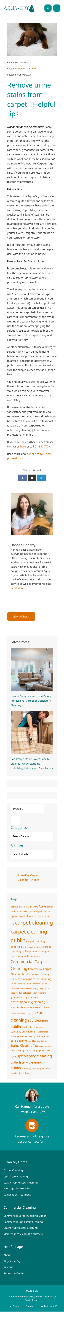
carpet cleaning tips (41, 951)
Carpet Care (36, 906)
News (33, 68)
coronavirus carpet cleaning (34, 979)
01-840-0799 (38, 1112)
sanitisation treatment (24, 1031)
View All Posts (21, 616)
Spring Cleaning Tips (24, 1045)
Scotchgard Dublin (19, 1036)
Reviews (8, 1267)
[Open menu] (56, 8)
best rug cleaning (19, 907)
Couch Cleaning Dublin (36, 983)
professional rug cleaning (28, 1002)
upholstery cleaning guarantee (36, 1068)
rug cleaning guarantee (32, 1027)
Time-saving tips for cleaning (24, 1050)
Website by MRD (49, 1306)
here (23, 446)
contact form (37, 1141)
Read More (17, 588)
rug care (31, 1013)
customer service (18, 988)
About (7, 1255)
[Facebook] (22, 478)
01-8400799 (42, 446)
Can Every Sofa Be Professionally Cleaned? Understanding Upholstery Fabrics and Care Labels (32, 763)
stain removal (45, 1046)
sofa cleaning (19, 1040)
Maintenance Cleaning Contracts (23, 1234)
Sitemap (30, 1306)
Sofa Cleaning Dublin (37, 1041)
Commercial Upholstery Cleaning (23, 1221)
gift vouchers (40, 993)
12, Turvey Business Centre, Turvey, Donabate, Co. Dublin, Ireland (32, 1298)
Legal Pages (13, 1306)
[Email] (32, 478)
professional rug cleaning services (26, 1007)
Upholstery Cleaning (16, 1176)
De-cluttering (32, 988)
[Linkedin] (41, 478)
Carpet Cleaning (13, 1170)
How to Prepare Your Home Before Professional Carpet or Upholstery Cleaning (31, 700)
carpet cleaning (34, 922)
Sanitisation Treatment (17, 1194)
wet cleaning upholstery (21, 1073)
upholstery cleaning (34, 1055)
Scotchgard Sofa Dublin (39, 1036)
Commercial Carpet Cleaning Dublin (25, 1215)
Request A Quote (14, 1273)
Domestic (23, 68)
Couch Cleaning (18, 983)
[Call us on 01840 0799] (48, 8)
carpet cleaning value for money (25, 956)
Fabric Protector (26, 993)
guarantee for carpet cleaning (24, 997)
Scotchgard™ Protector (17, 1188)
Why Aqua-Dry (12, 1261)
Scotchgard (43, 1032)
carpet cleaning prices (32, 947)
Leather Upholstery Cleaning (21, 1182)
